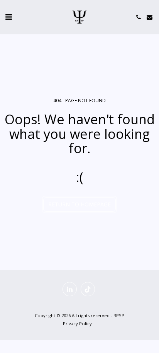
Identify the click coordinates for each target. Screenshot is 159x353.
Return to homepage (79, 204)
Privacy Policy (77, 323)
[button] (8, 17)
